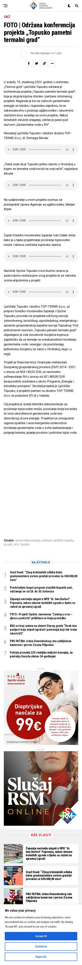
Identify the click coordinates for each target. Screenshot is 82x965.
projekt (8, 544)
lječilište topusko (64, 540)
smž (16, 544)
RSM (37, 53)
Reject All (41, 956)
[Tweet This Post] (36, 63)
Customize (41, 946)
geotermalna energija (27, 540)
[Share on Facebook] (28, 63)
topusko (25, 544)
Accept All (41, 936)
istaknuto (47, 540)
